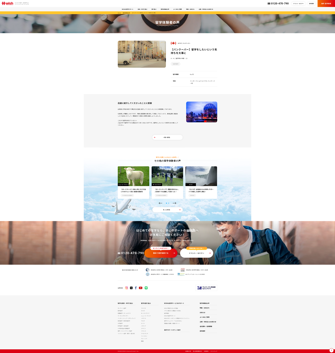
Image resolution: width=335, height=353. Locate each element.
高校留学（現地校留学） (124, 321)
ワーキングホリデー (123, 316)
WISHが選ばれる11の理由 (171, 308)
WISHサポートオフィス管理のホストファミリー (177, 318)
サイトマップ (214, 351)
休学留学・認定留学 (123, 326)
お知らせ (202, 312)
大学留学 (120, 323)
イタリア (143, 326)
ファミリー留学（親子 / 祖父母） (127, 333)
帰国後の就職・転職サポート (172, 323)
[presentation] (160, 203)
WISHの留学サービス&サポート (174, 303)
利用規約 (206, 351)
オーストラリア (145, 313)
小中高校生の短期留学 (124, 328)
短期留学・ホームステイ (124, 313)
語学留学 (120, 311)
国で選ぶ (154, 9)
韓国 (142, 341)
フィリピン (144, 336)
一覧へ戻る (166, 137)
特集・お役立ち (190, 9)
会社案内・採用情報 (206, 326)
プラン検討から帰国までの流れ (172, 311)
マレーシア (144, 338)
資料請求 (311, 3)
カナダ (143, 311)
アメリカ (143, 308)
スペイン (143, 328)
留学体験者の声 (165, 9)
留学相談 (166, 313)
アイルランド (144, 333)
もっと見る (166, 210)
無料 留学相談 (326, 3)
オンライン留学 (122, 308)
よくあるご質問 (177, 9)
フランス (143, 331)
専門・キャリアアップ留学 (125, 331)
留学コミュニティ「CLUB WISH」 (173, 321)
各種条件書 (188, 351)
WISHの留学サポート (127, 9)
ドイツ (143, 323)
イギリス (143, 318)
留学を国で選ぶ (146, 303)
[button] (166, 203)
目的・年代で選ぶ (142, 9)
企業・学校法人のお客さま (206, 9)
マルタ (143, 321)
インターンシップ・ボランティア (126, 318)
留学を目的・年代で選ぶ (125, 303)
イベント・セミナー (298, 3)
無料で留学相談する (161, 253)
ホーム (119, 12)
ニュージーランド (146, 316)
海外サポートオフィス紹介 (172, 330)
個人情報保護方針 (197, 351)
